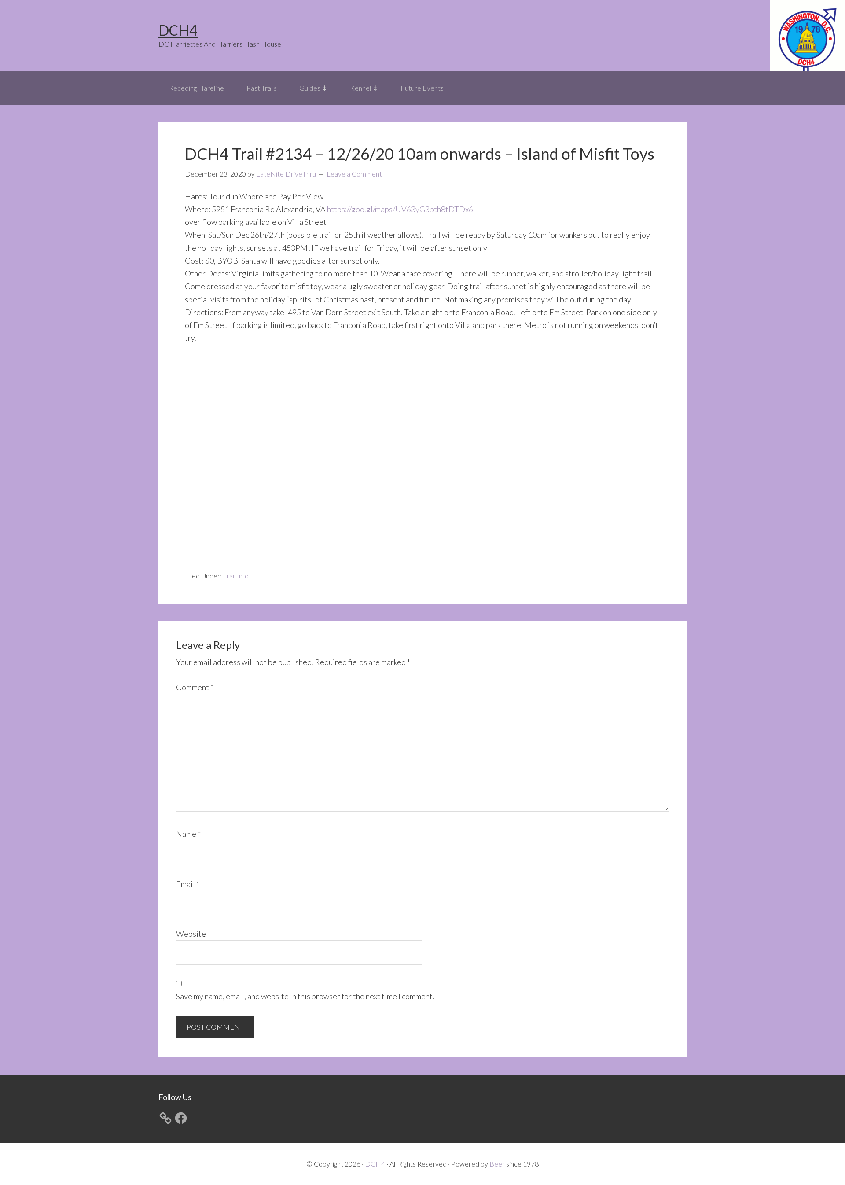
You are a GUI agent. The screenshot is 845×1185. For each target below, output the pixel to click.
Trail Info (236, 575)
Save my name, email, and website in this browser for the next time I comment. (305, 996)
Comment (194, 687)
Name (188, 834)
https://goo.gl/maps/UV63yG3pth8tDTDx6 (400, 209)
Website (191, 933)
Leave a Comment (354, 173)
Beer (497, 1163)
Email (187, 884)
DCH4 (178, 30)
